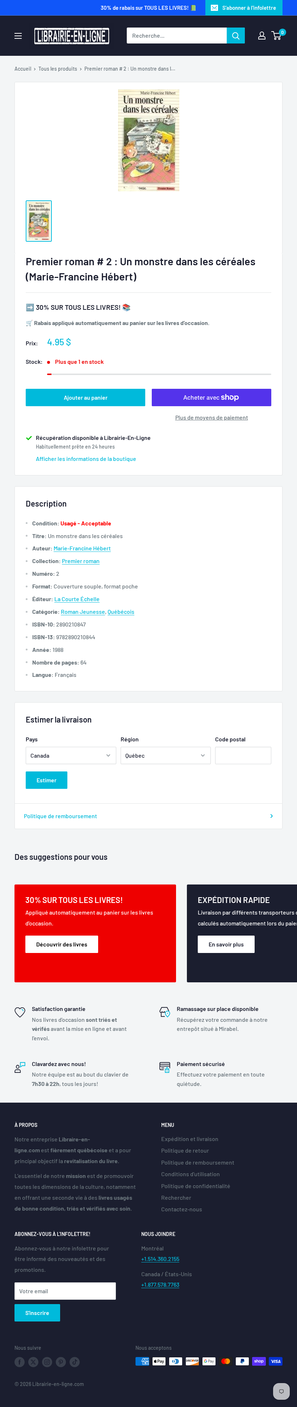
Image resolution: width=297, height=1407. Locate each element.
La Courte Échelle (77, 598)
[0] (276, 35)
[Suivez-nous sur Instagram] (47, 1362)
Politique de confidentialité (195, 1185)
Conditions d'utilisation (190, 1173)
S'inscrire (37, 1312)
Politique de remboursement (60, 815)
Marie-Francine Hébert (82, 548)
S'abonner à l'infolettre (249, 7)
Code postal (230, 739)
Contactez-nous (181, 1209)
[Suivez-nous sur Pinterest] (61, 1362)
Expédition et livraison (189, 1138)
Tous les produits (57, 69)
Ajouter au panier (86, 397)
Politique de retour (185, 1150)
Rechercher (176, 1197)
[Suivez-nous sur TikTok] (75, 1362)
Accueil (22, 69)
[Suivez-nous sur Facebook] (19, 1362)
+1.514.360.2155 (160, 1258)
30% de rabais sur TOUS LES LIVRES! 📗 (149, 7)
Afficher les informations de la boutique (86, 458)
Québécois (121, 611)
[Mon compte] (261, 35)
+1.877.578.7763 (160, 1284)
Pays (32, 739)
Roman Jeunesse (83, 611)
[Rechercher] (236, 35)
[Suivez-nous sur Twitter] (33, 1362)
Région (130, 739)
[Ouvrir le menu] (18, 36)
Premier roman (81, 560)
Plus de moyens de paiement (211, 417)
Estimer (47, 780)
